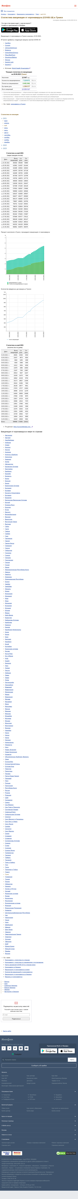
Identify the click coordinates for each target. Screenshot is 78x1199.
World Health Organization (20, 68)
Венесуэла (8, 519)
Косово (7, 651)
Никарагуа (8, 745)
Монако (7, 721)
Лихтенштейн (9, 682)
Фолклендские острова (12, 903)
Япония (7, 953)
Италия (7, 610)
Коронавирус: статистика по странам (17, 960)
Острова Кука (9, 766)
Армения (8, 459)
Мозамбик (8, 716)
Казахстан (8, 617)
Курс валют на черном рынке (60, 1108)
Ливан (7, 675)
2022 (5, 145)
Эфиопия (8, 941)
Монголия (8, 723)
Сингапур (8, 829)
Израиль (8, 589)
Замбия (7, 584)
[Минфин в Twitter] (15, 1048)
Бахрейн (8, 473)
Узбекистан (8, 884)
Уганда (7, 881)
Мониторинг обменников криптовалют (13, 1086)
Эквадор (8, 932)
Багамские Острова (11, 466)
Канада (7, 627)
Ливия (7, 677)
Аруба (7, 461)
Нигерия (8, 740)
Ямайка (7, 951)
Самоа (7, 802)
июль (6, 130)
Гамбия (7, 533)
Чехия (7, 920)
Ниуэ (6, 747)
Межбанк (4, 1080)
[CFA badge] (27, 1153)
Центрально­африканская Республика (17, 913)
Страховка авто (6, 1145)
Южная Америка (9, 987)
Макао (7, 694)
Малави (7, 699)
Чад (6, 915)
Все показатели (9, 11)
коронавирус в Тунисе (18, 104)
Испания (8, 608)
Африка (7, 989)
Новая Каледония (11, 752)
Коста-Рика (8, 653)
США (6, 797)
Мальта (7, 709)
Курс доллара (31, 1075)
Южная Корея (9, 946)
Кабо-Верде (9, 615)
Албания (8, 442)
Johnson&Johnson (11, 48)
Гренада (8, 557)
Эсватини (8, 937)
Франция (8, 905)
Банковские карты (32, 1078)
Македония (9, 697)
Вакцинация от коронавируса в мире (17, 969)
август (6, 132)
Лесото (7, 670)
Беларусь (8, 476)
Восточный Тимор (11, 521)
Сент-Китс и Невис (11, 821)
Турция (7, 879)
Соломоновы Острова (12, 841)
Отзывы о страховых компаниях (36, 1142)
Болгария (8, 488)
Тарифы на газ (56, 1080)
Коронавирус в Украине (13, 967)
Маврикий (8, 687)
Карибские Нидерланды (13, 629)
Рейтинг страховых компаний (60, 1142)
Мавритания (9, 689)
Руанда (7, 793)
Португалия (9, 785)
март (6, 121)
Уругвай (7, 891)
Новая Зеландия (10, 749)
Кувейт (7, 661)
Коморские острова (11, 649)
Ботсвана (8, 495)
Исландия (8, 605)
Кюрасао (8, 663)
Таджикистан (9, 853)
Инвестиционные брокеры (59, 1078)
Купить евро (30, 1111)
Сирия (7, 833)
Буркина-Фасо (10, 505)
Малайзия (8, 701)
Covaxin (7, 45)
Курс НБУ (4, 1078)
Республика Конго (11, 788)
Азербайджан (9, 440)
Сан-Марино (9, 805)
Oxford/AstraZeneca (11, 52)
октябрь (6, 137)
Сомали (7, 843)
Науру (7, 733)
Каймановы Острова (12, 620)
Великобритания (10, 514)
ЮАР (6, 944)
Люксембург (9, 685)
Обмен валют (5, 1108)
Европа (6, 981)
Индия (7, 591)
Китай (7, 644)
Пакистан (8, 769)
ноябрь (6, 140)
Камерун (8, 625)
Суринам (8, 848)
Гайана (7, 531)
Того (6, 865)
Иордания (8, 596)
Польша (7, 783)
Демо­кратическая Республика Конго (17, 569)
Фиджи (7, 896)
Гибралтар (8, 550)
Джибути (8, 574)
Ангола (7, 449)
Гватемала (8, 538)
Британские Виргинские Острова (16, 500)
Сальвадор (8, 800)
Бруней (7, 502)
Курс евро (54, 1075)
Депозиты (29, 1080)
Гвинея (7, 541)
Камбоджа (8, 622)
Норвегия (8, 754)
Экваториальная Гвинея (13, 934)
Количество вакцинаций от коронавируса (18, 972)
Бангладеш (8, 469)
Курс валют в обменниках (34, 1108)
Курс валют (5, 1075)
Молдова (8, 718)
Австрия (7, 437)
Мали (7, 704)
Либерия (8, 673)
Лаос (6, 665)
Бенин (7, 483)
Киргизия (8, 639)
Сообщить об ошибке (39, 1065)
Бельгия (7, 481)
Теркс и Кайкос (10, 862)
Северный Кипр (10, 812)
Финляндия (9, 901)
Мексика (8, 713)
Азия (6, 983)
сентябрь (7, 135)
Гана (6, 536)
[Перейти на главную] (6, 6)
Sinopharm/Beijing (11, 57)
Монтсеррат (9, 725)
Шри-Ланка (8, 929)
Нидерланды (9, 742)
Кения (7, 634)
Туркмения (8, 877)
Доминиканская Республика (14, 579)
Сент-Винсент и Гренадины (14, 819)
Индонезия (8, 593)
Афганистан (9, 464)
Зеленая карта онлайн (8, 1142)
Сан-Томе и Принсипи (12, 807)
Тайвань (8, 857)
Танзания (8, 860)
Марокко (8, 711)
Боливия (8, 490)
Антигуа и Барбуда (11, 454)
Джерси (7, 572)
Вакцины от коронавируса (13, 977)
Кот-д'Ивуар (9, 656)
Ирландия (8, 603)
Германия (8, 545)
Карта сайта (7, 1031)
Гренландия (9, 560)
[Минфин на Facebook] (4, 1048)
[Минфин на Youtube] (26, 1048)
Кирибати (8, 641)
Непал (7, 735)
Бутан (7, 509)
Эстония (8, 939)
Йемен (7, 613)
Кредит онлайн (31, 1083)
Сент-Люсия (9, 824)
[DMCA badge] (66, 1153)
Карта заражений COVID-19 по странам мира (20, 965)
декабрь (7, 142)
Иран (7, 601)
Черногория (9, 917)
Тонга (7, 867)
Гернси (7, 548)
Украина (8, 886)
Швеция (7, 927)
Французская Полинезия (13, 908)
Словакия (8, 836)
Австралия (8, 435)
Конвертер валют (7, 1083)
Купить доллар (6, 1111)
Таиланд (8, 855)
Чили (6, 922)
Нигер (7, 737)
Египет (7, 581)
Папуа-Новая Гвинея (12, 776)
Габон (7, 526)
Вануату (7, 512)
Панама (7, 773)
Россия (7, 790)
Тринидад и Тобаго (11, 869)
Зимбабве (8, 586)
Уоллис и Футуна (10, 889)
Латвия (7, 668)
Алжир (7, 445)
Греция (7, 562)
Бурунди (8, 507)
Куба (6, 658)
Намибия (8, 730)
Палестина (8, 771)
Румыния (8, 795)
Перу (6, 781)
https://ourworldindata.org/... (22, 426)
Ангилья (7, 447)
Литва (7, 680)
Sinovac (7, 60)
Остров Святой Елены (12, 764)
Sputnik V (8, 64)
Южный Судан (10, 949)
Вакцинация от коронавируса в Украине (18, 974)
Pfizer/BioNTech (10, 55)
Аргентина (8, 457)
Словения (8, 838)
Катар (7, 632)
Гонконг (7, 555)
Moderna (8, 50)
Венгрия (8, 517)
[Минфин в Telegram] (9, 1048)
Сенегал (8, 817)
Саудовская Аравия (11, 809)
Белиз (7, 478)
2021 (5, 118)
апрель (6, 123)
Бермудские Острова (12, 485)
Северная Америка (10, 985)
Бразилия (8, 497)
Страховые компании (58, 1145)
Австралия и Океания (11, 991)
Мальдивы (8, 706)
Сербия (7, 826)
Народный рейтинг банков (59, 1083)
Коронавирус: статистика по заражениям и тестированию (24, 962)
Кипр (6, 637)
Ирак (6, 598)
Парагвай (8, 778)
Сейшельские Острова (12, 814)
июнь (6, 128)
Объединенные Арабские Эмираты (17, 757)
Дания (7, 567)
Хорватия (8, 910)
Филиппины (9, 898)
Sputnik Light (9, 62)
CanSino (8, 43)
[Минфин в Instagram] (21, 1048)
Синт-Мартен (9, 831)
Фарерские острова (11, 893)
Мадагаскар (9, 692)
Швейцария (9, 925)
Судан (7, 845)
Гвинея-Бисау (9, 543)
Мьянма (7, 728)
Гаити (7, 529)
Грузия (7, 565)
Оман (7, 759)
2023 (5, 148)
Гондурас (8, 553)
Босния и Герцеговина (12, 493)
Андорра (8, 452)
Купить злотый (56, 1111)
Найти (72, 1060)
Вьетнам (8, 524)
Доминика (8, 577)
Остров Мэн (9, 761)
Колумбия (8, 646)
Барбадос (8, 471)
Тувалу (7, 872)
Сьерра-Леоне (10, 850)
